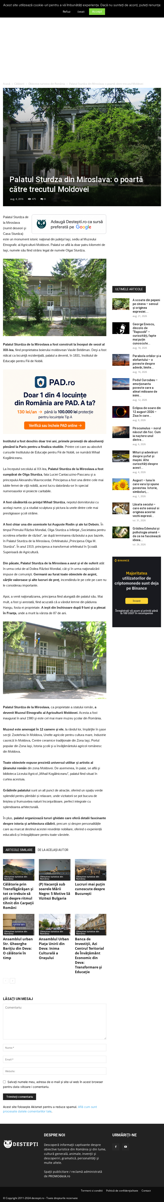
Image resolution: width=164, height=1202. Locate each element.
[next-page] (12, 980)
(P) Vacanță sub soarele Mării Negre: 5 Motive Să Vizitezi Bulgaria (54, 891)
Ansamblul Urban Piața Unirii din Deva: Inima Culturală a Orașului (54, 948)
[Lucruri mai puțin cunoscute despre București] (90, 870)
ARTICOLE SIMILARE (19, 850)
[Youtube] (125, 1147)
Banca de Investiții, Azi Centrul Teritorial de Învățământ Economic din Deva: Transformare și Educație (89, 955)
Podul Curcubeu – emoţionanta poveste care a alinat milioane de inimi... (145, 387)
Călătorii (19, 84)
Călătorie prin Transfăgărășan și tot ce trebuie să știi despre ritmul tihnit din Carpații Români (18, 896)
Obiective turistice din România (46, 84)
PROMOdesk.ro (59, 1176)
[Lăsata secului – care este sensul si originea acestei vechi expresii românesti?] (120, 508)
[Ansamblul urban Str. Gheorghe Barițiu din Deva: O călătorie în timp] (18, 924)
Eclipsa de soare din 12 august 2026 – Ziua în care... (147, 411)
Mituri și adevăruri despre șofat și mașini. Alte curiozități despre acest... (145, 460)
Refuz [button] (66, 11)
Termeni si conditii (92, 1190)
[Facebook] (115, 1147)
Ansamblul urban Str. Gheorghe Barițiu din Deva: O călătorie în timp (18, 948)
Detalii (81, 11)
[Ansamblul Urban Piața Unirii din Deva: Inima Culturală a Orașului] (54, 924)
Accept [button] (97, 11)
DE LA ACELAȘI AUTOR (53, 850)
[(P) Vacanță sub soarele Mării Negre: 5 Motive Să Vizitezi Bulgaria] (54, 870)
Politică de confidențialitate (122, 1190)
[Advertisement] (82, 50)
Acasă (6, 84)
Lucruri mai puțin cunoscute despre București (90, 889)
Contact (146, 1190)
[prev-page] (5, 980)
